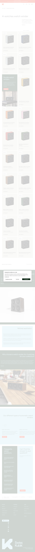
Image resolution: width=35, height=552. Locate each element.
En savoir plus (7, 276)
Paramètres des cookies (9, 279)
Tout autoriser (26, 279)
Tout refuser (17, 279)
